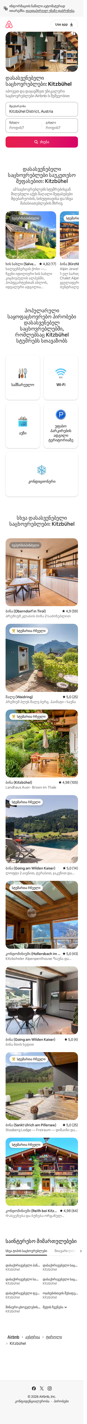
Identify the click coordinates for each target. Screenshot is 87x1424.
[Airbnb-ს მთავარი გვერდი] (9, 24)
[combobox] (41, 111)
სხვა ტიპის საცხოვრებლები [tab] (26, 1251)
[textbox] (23, 127)
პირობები (61, 1401)
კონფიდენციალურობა (32, 1401)
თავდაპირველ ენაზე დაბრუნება (50, 11)
